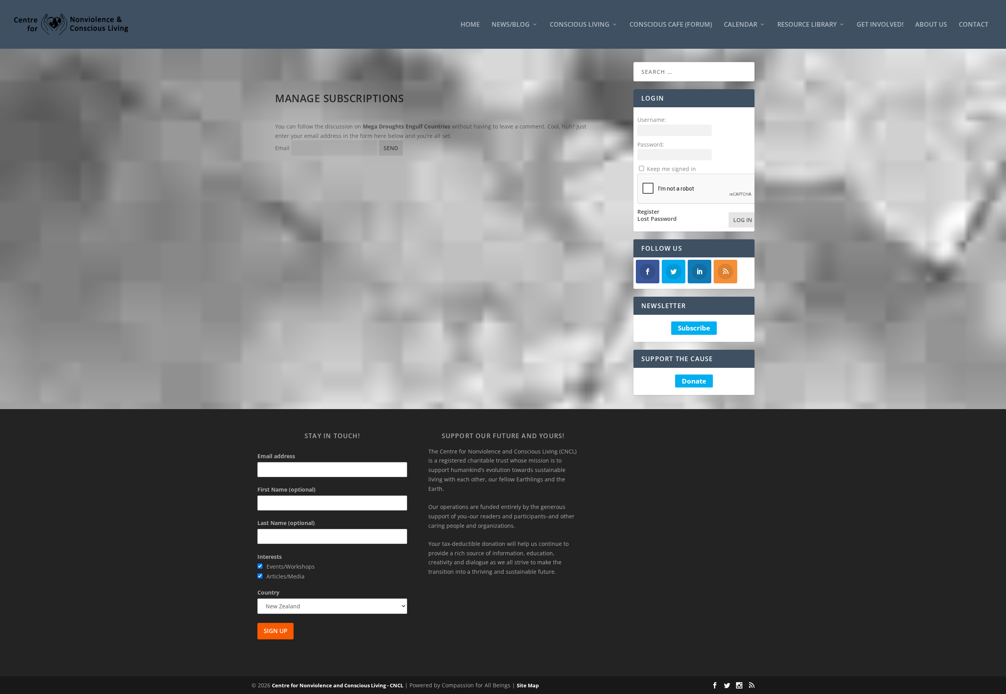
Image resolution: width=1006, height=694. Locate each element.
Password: (650, 144)
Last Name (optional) (286, 523)
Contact (973, 25)
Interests (269, 556)
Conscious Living (579, 25)
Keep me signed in (671, 169)
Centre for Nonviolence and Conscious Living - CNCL (337, 685)
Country (268, 592)
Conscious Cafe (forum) (671, 25)
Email (282, 148)
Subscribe (694, 327)
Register (648, 211)
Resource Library (807, 25)
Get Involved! (880, 25)
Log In (742, 220)
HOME (470, 25)
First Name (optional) (286, 489)
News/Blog (511, 25)
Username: (651, 119)
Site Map (528, 685)
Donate (694, 381)
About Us (931, 25)
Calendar (740, 25)
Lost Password (657, 218)
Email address (276, 456)
